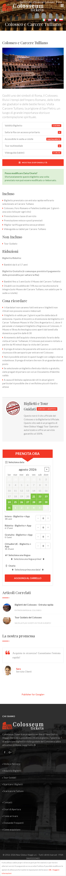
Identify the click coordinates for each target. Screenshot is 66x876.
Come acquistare (11, 829)
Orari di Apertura (12, 809)
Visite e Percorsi (11, 763)
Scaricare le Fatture (13, 791)
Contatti (7, 802)
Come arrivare (10, 816)
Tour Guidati (9, 777)
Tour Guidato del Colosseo (28, 617)
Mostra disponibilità (34, 162)
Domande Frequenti (13, 822)
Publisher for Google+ (33, 694)
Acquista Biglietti (12, 770)
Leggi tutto (28, 745)
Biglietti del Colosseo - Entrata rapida (34, 604)
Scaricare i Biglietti (13, 784)
